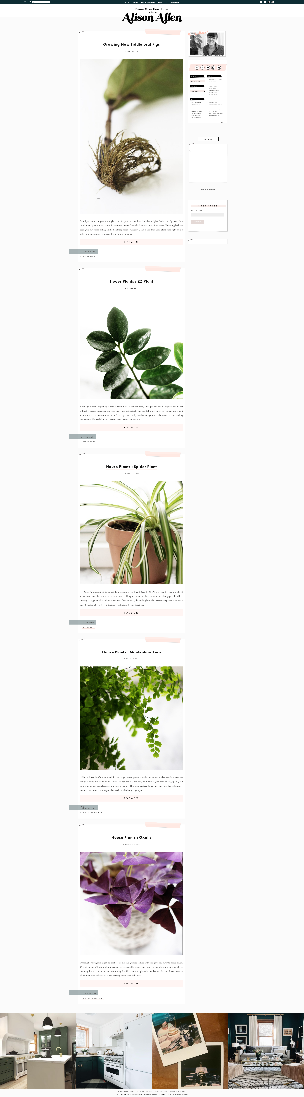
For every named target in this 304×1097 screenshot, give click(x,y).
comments (88, 251)
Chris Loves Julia (196, 102)
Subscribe (174, 2)
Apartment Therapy (214, 90)
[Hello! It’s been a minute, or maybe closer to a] (114, 1051)
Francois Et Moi (196, 115)
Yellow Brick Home (214, 115)
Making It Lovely (213, 102)
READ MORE (131, 242)
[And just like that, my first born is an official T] (190, 1051)
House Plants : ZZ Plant (131, 281)
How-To (85, 813)
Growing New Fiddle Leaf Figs (131, 44)
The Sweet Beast (213, 111)
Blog (127, 2)
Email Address (196, 210)
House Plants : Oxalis (131, 837)
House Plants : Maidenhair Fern (131, 652)
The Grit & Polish (196, 117)
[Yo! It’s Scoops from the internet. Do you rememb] (38, 1051)
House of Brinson (197, 111)
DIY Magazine (212, 81)
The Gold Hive (195, 109)
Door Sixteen (195, 107)
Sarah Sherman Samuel (215, 109)
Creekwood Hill (196, 104)
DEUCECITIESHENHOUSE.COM (157, 1091)
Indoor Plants (88, 257)
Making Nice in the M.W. (216, 104)
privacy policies (135, 1094)
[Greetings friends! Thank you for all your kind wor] (266, 1051)
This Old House (213, 86)
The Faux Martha (196, 113)
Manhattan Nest (213, 107)
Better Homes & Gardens (215, 79)
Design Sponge (213, 92)
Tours (135, 2)
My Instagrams (213, 94)
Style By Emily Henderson (216, 113)
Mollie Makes (212, 88)
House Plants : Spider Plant (131, 466)
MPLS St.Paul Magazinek (215, 84)
